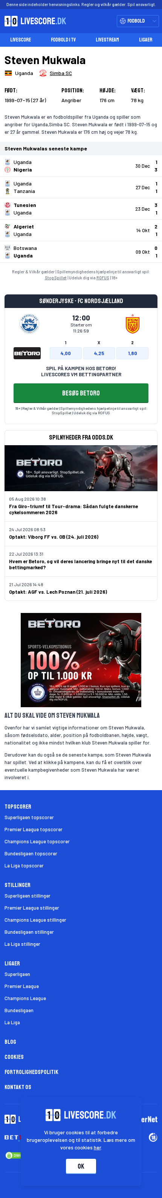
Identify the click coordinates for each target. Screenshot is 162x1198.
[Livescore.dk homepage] (33, 21)
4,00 (65, 353)
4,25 (99, 353)
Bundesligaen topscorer (31, 853)
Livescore (20, 40)
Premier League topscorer (34, 829)
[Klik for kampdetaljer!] (81, 165)
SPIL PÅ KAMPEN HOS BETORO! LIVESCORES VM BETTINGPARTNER (81, 371)
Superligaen (17, 974)
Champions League (25, 998)
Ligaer (145, 40)
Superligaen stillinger (27, 896)
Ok (81, 1166)
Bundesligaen (19, 1010)
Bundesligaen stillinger (29, 932)
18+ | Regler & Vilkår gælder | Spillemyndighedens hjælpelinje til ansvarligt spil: (81, 408)
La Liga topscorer (24, 865)
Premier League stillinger (32, 908)
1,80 (132, 353)
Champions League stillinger (35, 920)
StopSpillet (56, 277)
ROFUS (102, 277)
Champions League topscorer (37, 841)
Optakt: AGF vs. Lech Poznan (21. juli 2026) (58, 592)
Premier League (22, 986)
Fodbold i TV (63, 40)
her (97, 1147)
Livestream (107, 40)
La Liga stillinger (22, 944)
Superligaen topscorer (29, 817)
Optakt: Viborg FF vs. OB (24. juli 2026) (53, 537)
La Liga (12, 1022)
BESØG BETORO (81, 393)
